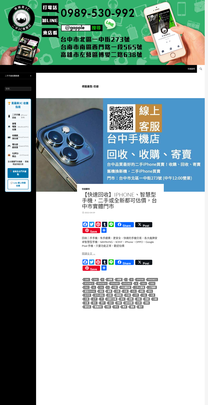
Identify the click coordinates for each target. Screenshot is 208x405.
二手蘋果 (152, 287)
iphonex (127, 283)
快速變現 (191, 69)
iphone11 (152, 279)
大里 (152, 295)
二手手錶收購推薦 (12, 76)
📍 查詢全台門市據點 (18, 173)
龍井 (140, 307)
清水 (94, 303)
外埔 (128, 295)
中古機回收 (125, 287)
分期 (117, 291)
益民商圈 (128, 303)
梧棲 (147, 299)
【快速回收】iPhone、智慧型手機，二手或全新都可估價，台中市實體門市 (119, 200)
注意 (86, 303)
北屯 (134, 291)
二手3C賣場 (139, 287)
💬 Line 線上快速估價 (18, 184)
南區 (142, 291)
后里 (110, 295)
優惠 (109, 291)
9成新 (119, 279)
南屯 (150, 291)
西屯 (116, 307)
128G (87, 279)
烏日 (111, 303)
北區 (125, 291)
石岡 (139, 303)
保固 (101, 291)
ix (136, 283)
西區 (108, 307)
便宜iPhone (90, 291)
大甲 (136, 295)
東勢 (130, 299)
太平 (94, 299)
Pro (86, 287)
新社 (122, 299)
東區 (139, 299)
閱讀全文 (88, 253)
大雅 (86, 299)
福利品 (87, 307)
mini (152, 283)
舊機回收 (98, 307)
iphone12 (89, 283)
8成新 (110, 279)
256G (95, 279)
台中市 (87, 295)
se (94, 287)
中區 (115, 287)
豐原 (124, 307)
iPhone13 (102, 283)
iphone (140, 279)
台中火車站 (99, 295)
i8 (131, 279)
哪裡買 (119, 295)
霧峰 (132, 307)
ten (101, 287)
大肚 (144, 295)
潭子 (102, 303)
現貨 (119, 303)
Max (144, 283)
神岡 (147, 303)
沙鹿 (155, 299)
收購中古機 (111, 299)
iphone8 (115, 283)
